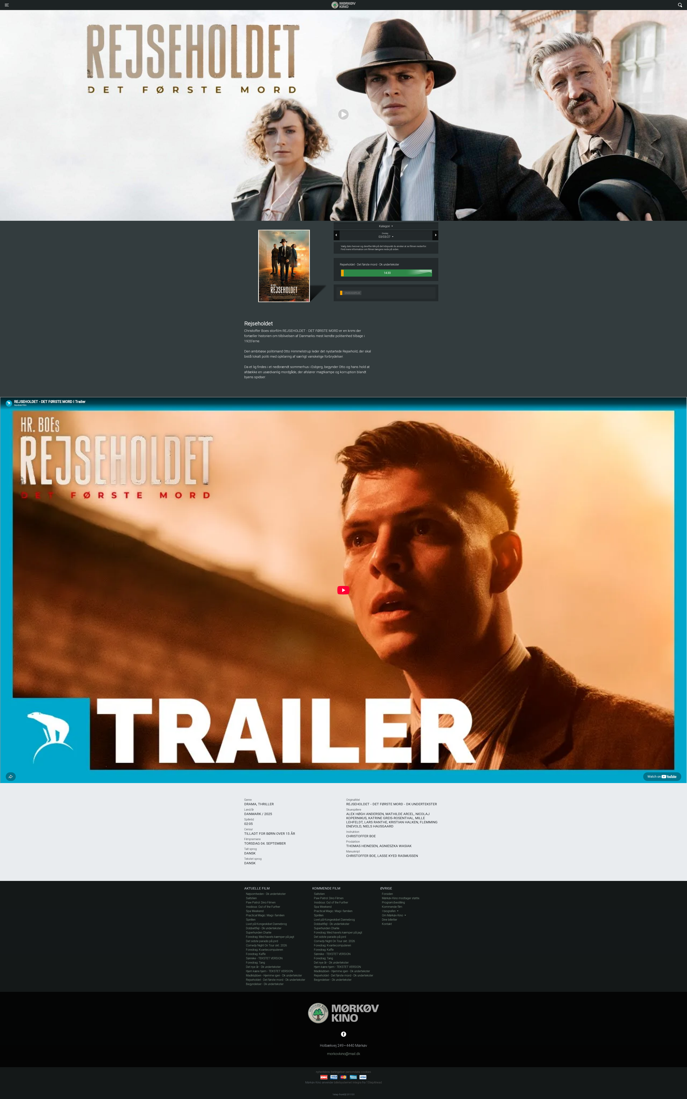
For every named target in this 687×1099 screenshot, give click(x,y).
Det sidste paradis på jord (262, 941)
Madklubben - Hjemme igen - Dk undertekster (274, 975)
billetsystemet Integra (347, 1082)
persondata (353, 1072)
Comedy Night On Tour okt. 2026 (266, 945)
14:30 (387, 273)
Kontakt (387, 924)
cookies (366, 1072)
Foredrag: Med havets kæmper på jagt (270, 937)
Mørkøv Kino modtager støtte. (401, 898)
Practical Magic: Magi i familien (265, 915)
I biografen (389, 911)
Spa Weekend (255, 911)
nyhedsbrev (323, 1072)
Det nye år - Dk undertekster (263, 967)
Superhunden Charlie (258, 932)
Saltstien (251, 898)
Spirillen (250, 919)
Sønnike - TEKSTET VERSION (264, 958)
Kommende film (392, 906)
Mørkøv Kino (340, 5)
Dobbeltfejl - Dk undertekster (263, 928)
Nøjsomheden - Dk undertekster (266, 894)
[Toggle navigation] (680, 5)
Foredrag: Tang (255, 962)
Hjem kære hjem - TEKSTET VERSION (269, 971)
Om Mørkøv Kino (393, 915)
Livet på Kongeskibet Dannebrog (266, 924)
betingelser (338, 1072)
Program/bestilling (393, 902)
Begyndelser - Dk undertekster (265, 984)
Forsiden (387, 894)
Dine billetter (389, 919)
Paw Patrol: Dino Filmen (261, 902)
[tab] (386, 226)
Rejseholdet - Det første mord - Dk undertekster (275, 979)
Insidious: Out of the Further (263, 906)
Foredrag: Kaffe (256, 954)
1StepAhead (374, 1082)
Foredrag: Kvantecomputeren (264, 949)
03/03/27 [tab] (385, 235)
